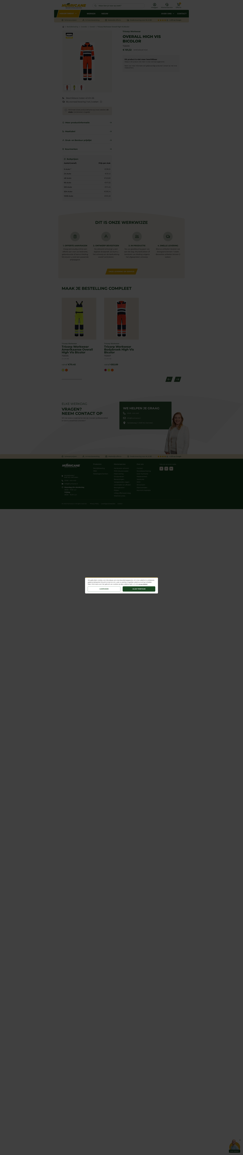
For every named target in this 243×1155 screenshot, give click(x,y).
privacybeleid (142, 584)
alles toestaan (139, 589)
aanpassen (104, 589)
